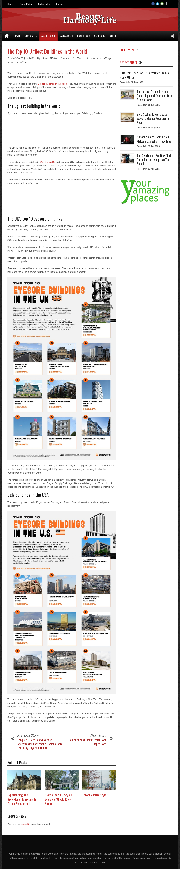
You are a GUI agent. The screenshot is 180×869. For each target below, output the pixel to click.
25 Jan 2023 (27, 58)
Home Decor (83, 36)
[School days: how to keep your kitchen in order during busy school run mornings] (172, 36)
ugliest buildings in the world (52, 83)
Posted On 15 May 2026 (148, 127)
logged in (25, 823)
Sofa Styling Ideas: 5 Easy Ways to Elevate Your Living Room (153, 118)
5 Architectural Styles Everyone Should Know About (58, 799)
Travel (16, 36)
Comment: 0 (67, 58)
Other (113, 36)
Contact (59, 3)
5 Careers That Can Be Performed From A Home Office (144, 75)
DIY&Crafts (31, 36)
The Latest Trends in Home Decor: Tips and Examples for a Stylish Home (155, 95)
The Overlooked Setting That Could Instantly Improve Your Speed (154, 159)
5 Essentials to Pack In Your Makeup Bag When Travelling (154, 139)
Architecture (48, 36)
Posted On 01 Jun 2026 (148, 104)
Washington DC (47, 161)
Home (10, 3)
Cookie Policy (44, 3)
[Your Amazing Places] (146, 203)
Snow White (49, 58)
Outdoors (99, 36)
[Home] (6, 36)
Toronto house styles (95, 794)
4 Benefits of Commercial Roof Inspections (88, 742)
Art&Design (66, 36)
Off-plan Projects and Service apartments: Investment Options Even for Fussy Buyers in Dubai (39, 744)
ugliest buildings (17, 62)
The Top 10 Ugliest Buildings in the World (47, 51)
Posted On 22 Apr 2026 (148, 146)
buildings (105, 58)
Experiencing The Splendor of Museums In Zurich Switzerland (21, 799)
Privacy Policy (25, 3)
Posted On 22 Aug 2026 (131, 82)
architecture (90, 58)
